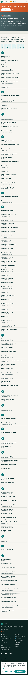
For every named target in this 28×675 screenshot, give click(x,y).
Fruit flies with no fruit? (7, 312)
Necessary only (8, 671)
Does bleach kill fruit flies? (8, 182)
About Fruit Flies (4, 636)
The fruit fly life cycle (6, 513)
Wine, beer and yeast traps (8, 610)
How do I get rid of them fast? (9, 343)
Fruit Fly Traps (4, 642)
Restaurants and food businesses (9, 460)
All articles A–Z (18, 646)
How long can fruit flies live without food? (12, 360)
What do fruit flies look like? (8, 567)
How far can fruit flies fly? (8, 347)
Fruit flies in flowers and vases (9, 219)
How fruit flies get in (6, 355)
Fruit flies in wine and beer (8, 270)
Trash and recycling (6, 530)
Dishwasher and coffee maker (9, 153)
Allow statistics (19, 671)
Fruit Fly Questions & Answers (5, 650)
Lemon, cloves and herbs (7, 409)
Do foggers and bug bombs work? (10, 161)
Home (2, 32)
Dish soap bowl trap (6, 148)
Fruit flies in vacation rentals (8, 261)
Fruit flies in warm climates (8, 265)
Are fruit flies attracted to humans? (10, 73)
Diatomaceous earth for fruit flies (10, 144)
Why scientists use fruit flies (8, 597)
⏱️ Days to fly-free (19, 640)
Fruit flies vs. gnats (6, 299)
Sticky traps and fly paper (7, 482)
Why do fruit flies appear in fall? (9, 589)
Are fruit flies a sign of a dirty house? (10, 69)
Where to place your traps (8, 584)
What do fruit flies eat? (7, 563)
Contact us (3, 659)
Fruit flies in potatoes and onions (9, 227)
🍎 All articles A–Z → (5, 631)
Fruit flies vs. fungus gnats (8, 295)
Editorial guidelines (5, 658)
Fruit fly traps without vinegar (9, 329)
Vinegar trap (17, 642)
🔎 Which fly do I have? (20, 636)
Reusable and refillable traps (8, 464)
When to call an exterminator (9, 576)
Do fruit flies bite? (5, 166)
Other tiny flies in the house (8, 432)
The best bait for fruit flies (8, 496)
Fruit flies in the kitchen (7, 253)
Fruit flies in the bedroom (7, 236)
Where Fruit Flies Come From (6, 644)
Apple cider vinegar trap (7, 65)
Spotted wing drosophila (7, 478)
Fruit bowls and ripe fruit (7, 210)
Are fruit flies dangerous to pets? (9, 81)
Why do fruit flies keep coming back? (10, 593)
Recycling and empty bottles (8, 456)
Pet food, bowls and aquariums (9, 442)
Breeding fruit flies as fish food (9, 108)
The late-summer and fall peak (9, 517)
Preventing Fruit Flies (6, 647)
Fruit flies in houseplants (7, 223)
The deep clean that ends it (8, 505)
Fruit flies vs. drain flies (7, 291)
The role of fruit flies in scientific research (12, 522)
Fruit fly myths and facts (7, 320)
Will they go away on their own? (9, 606)
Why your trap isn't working (8, 601)
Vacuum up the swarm (7, 549)
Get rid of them (6, 9)
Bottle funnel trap (6, 104)
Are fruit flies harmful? (7, 86)
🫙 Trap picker (18, 638)
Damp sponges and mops (7, 140)
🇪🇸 (11, 1)
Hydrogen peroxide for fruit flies (9, 385)
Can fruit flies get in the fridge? (9, 118)
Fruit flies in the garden (7, 248)
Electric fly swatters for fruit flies (9, 196)
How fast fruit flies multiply (8, 351)
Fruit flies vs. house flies (7, 303)
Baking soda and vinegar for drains (10, 95)
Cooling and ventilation (7, 130)
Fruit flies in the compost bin (8, 244)
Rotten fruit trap (5, 468)
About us (3, 656)
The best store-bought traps (8, 500)
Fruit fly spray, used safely (8, 325)
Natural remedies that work (8, 418)
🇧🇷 (13, 1)
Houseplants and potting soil (8, 339)
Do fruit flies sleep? (6, 178)
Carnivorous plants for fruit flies (9, 126)
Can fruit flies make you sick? (8, 122)
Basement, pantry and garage (9, 100)
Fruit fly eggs (4, 316)
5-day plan (17, 644)
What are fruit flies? (6, 559)
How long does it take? (7, 368)
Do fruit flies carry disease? (8, 170)
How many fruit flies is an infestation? (11, 372)
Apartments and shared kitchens (9, 60)
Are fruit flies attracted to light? (9, 77)
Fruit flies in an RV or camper (8, 214)
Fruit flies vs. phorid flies (7, 308)
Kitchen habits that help (7, 399)
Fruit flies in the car (6, 240)
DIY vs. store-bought (6, 157)
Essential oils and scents (7, 201)
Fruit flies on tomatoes (7, 282)
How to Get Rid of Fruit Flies (6, 639)
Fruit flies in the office (7, 257)
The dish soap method (7, 509)
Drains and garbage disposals (9, 187)
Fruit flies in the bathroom (8, 231)
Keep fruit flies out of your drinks (9, 395)
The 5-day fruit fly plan (7, 492)
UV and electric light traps (8, 540)
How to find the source (7, 377)
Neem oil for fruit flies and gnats (9, 423)
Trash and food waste (6, 526)
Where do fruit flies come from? (9, 580)
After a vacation (5, 56)
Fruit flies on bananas (7, 278)
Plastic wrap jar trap (6, 446)
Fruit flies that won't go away (9, 287)
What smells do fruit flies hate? (9, 572)
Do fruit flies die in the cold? (8, 174)
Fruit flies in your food (7, 274)
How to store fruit (5, 381)
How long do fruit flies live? (8, 364)
